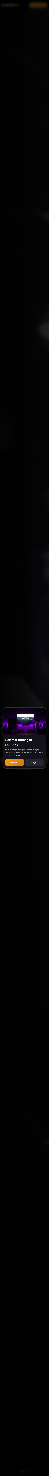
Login (34, 762)
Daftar (14, 762)
